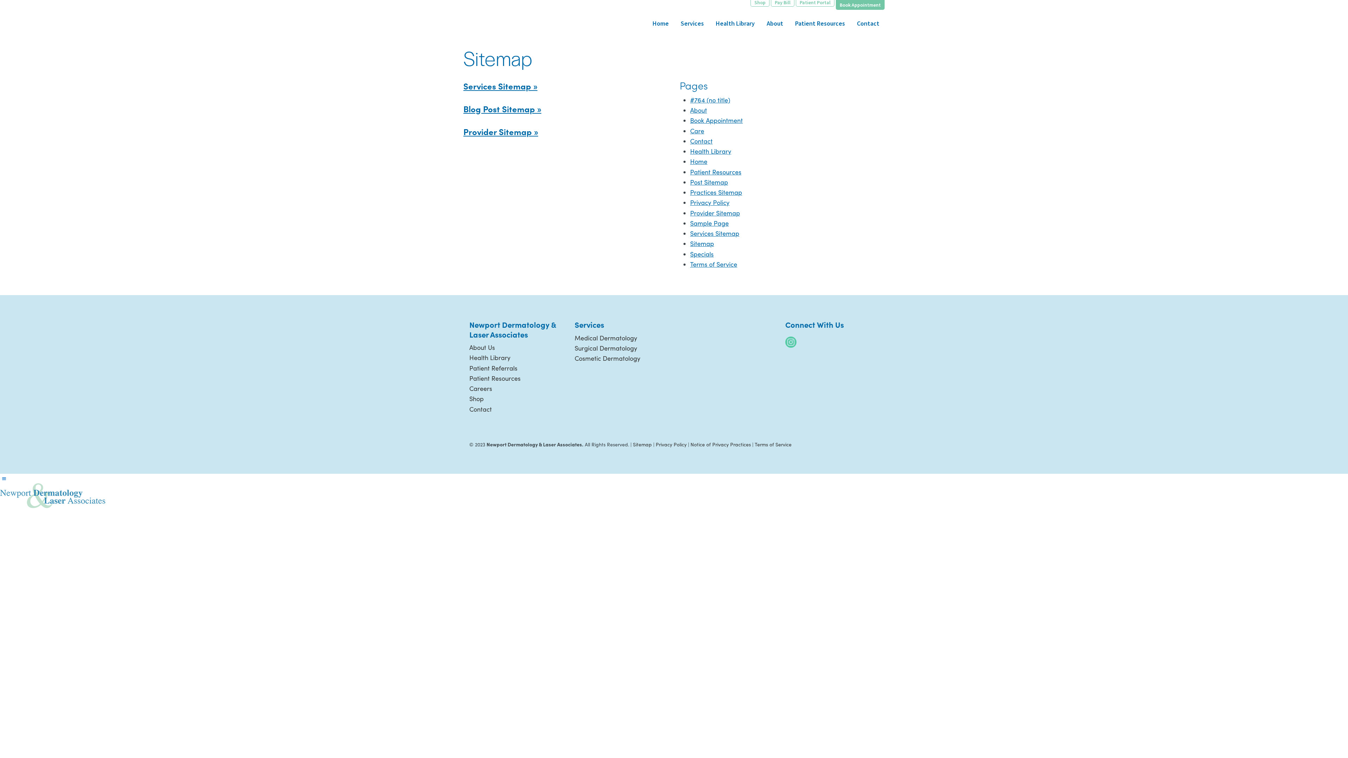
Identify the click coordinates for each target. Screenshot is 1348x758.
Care (697, 131)
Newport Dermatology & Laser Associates (516, 16)
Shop (476, 398)
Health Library (710, 151)
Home (698, 161)
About (698, 110)
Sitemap (702, 243)
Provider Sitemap (715, 213)
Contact (701, 141)
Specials (702, 254)
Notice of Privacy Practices (720, 444)
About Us (482, 347)
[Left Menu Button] (4, 478)
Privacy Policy (709, 202)
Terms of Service (713, 264)
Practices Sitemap (716, 192)
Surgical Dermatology (606, 348)
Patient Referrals (493, 368)
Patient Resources (715, 172)
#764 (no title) (710, 100)
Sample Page (709, 223)
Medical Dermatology (606, 338)
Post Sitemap (709, 182)
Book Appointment (716, 120)
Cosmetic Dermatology (607, 358)
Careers (480, 388)
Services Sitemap (714, 233)
